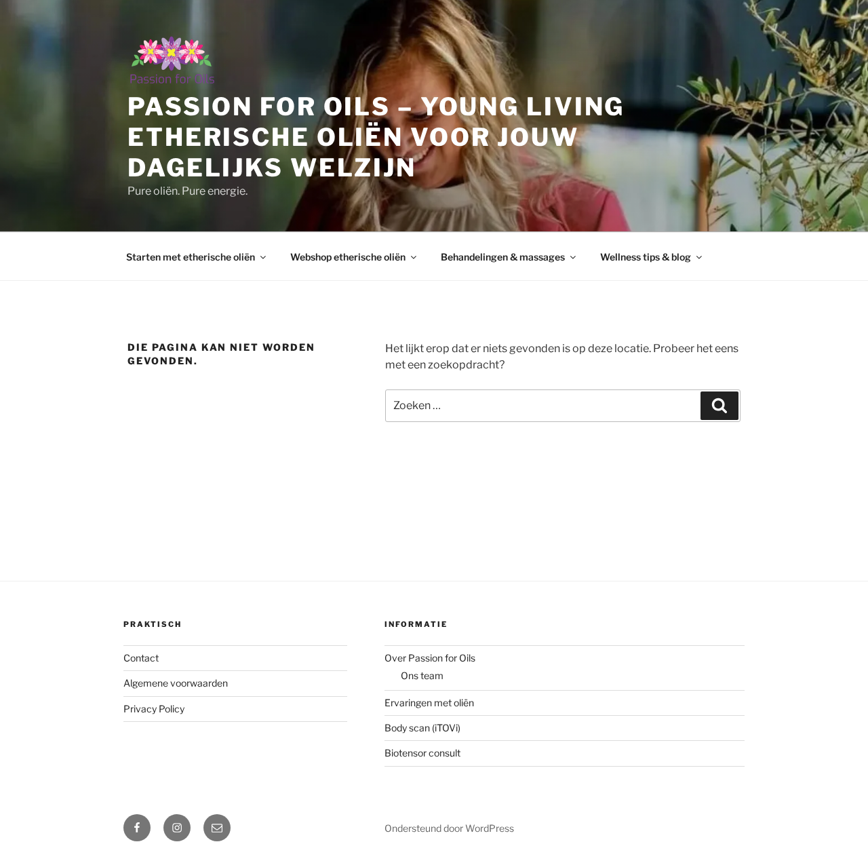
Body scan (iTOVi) (422, 727)
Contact (141, 658)
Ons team (422, 675)
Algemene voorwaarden (175, 683)
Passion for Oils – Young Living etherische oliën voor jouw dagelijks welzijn (376, 137)
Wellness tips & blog (645, 257)
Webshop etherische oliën (348, 257)
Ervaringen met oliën (429, 702)
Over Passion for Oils (429, 658)
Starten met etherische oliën (190, 257)
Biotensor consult (422, 753)
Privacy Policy (153, 708)
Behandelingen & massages (503, 257)
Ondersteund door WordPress (449, 828)
